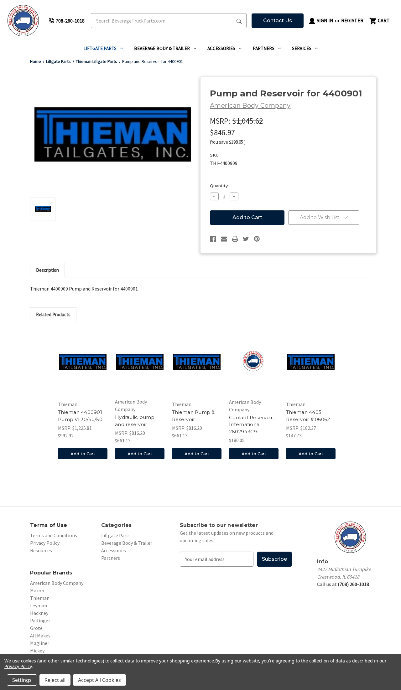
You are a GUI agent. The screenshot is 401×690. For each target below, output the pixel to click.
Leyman (38, 605)
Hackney (39, 613)
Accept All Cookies (99, 680)
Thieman (39, 598)
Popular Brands (51, 573)
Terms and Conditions (53, 535)
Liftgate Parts (100, 48)
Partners (263, 48)
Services (301, 48)
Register (352, 20)
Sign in (324, 20)
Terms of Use (48, 525)
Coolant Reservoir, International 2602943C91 (251, 425)
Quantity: (219, 185)
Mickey (37, 650)
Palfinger (40, 620)
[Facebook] (213, 239)
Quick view (82, 363)
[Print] (235, 239)
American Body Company (56, 583)
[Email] (224, 239)
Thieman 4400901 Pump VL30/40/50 (80, 415)
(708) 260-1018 (353, 584)
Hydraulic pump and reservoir (135, 420)
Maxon (37, 590)
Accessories (221, 48)
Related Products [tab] (53, 314)
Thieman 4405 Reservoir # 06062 (308, 415)
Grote (36, 628)
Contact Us (277, 20)
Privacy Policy (45, 543)
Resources (41, 550)
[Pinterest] (257, 239)
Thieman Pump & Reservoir (193, 415)
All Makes (40, 635)
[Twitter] (246, 239)
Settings (22, 680)
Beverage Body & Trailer (162, 48)
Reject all (54, 680)
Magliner (39, 643)
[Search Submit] (239, 20)
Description (47, 270)
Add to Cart (82, 453)
